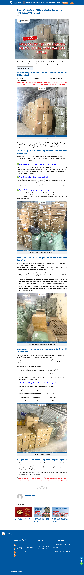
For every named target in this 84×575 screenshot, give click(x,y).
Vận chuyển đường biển (44, 544)
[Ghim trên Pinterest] (46, 487)
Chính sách (48, 2)
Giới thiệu (33, 2)
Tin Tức (53, 2)
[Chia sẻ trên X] (40, 487)
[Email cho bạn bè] (43, 487)
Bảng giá (42, 2)
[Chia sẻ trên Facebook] (38, 487)
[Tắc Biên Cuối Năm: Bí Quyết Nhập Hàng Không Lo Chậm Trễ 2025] (42, 512)
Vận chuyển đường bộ (44, 546)
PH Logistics (32, 478)
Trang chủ (28, 2)
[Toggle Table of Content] (30, 68)
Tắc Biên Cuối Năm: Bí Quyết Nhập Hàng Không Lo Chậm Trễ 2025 (41, 519)
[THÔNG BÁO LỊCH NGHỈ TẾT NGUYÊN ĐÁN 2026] (23, 512)
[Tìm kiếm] (24, 2)
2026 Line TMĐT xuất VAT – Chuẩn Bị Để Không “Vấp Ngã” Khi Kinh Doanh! (60, 519)
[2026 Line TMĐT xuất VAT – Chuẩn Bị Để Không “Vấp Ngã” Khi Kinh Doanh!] (60, 512)
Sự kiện (58, 2)
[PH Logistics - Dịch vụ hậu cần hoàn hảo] (15, 2)
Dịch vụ (37, 2)
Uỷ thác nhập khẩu (43, 548)
